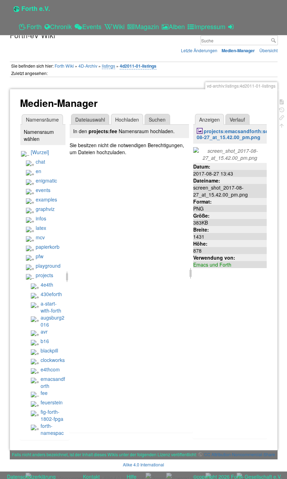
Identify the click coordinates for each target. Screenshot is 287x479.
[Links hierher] (281, 117)
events (43, 189)
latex (41, 227)
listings (108, 66)
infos (41, 218)
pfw (39, 256)
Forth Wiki (64, 66)
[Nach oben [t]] (281, 125)
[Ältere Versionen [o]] (281, 109)
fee (44, 392)
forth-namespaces (47, 432)
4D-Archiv (87, 66)
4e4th (47, 284)
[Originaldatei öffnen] (230, 153)
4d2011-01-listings (138, 66)
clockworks (53, 359)
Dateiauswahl (90, 119)
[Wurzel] (40, 152)
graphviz (45, 208)
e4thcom (50, 369)
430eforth (51, 293)
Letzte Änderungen (199, 50)
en (38, 171)
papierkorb (47, 246)
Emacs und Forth (212, 264)
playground (48, 265)
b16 (45, 340)
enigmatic (46, 180)
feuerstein (52, 402)
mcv (40, 237)
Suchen (157, 119)
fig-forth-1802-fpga (52, 415)
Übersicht (268, 50)
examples (46, 199)
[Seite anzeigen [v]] (281, 101)
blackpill (49, 350)
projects (44, 275)
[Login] (232, 26)
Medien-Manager (238, 50)
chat (40, 161)
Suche (274, 40)
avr (44, 331)
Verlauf (237, 119)
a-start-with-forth (51, 307)
